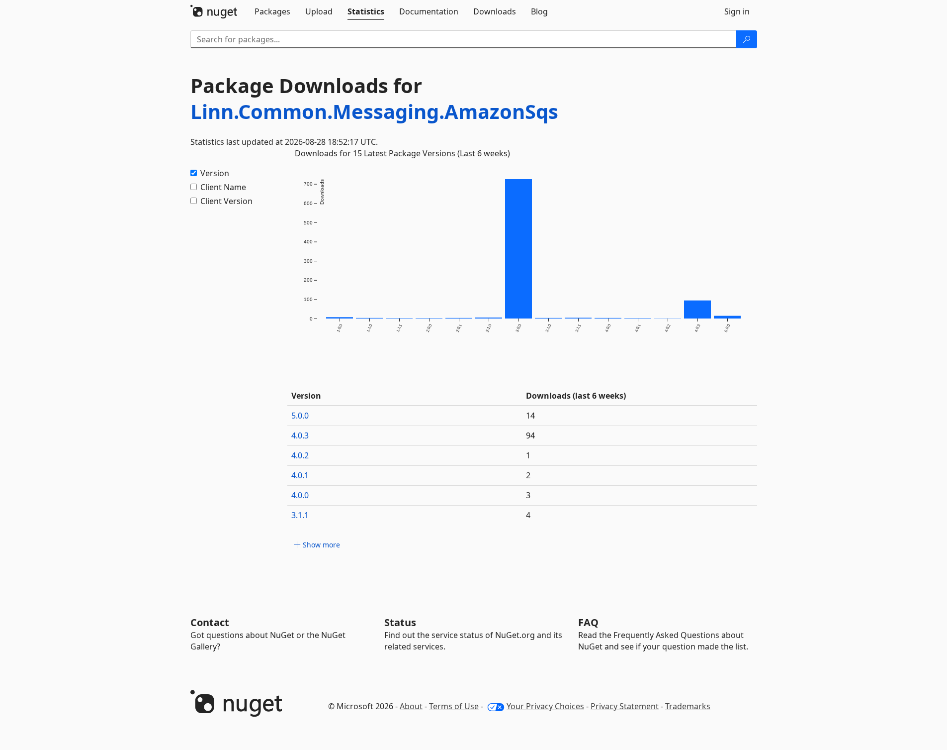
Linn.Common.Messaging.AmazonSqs (374, 111)
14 (530, 415)
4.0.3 (300, 435)
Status (400, 622)
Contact (209, 622)
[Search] (746, 39)
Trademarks (687, 706)
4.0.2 (300, 455)
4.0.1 (300, 475)
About (411, 706)
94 (530, 435)
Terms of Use (454, 706)
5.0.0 (300, 415)
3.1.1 (300, 515)
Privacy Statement (625, 706)
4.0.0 (300, 495)
